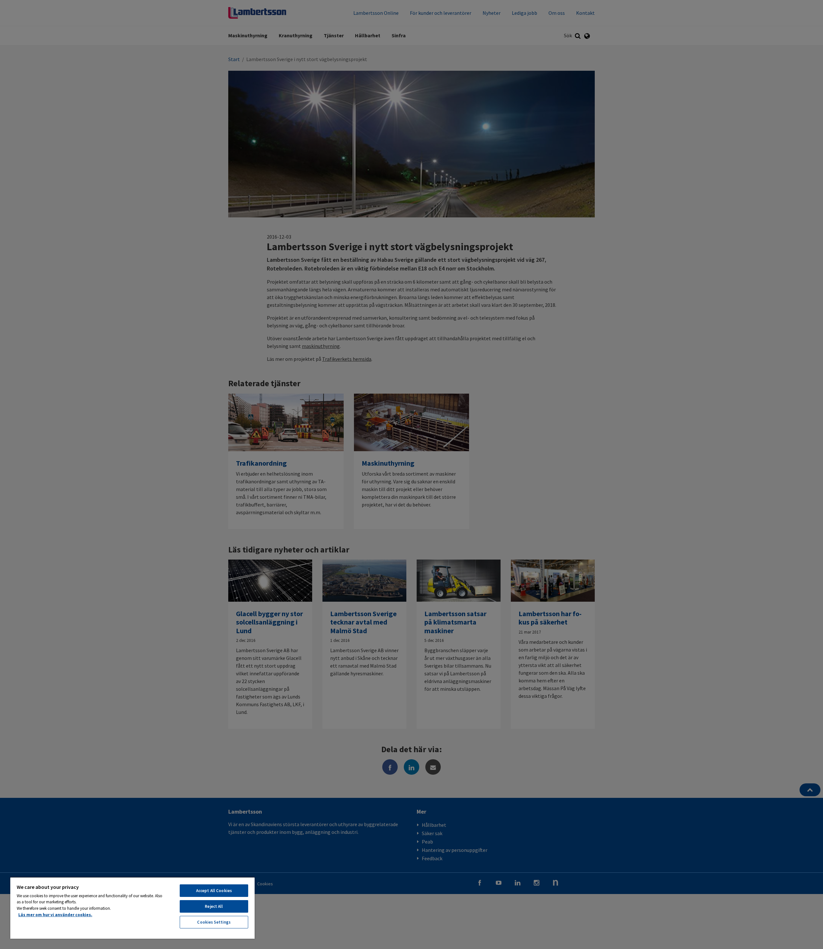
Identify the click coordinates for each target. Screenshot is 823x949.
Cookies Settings (214, 922)
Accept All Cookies (214, 890)
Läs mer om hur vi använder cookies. (55, 914)
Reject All (214, 906)
